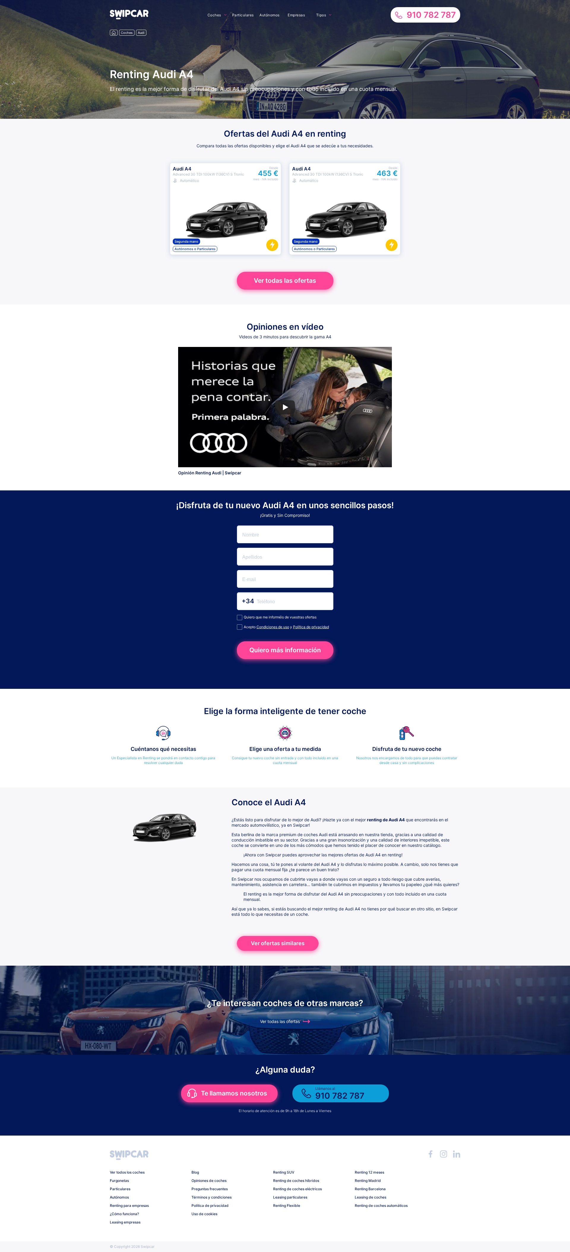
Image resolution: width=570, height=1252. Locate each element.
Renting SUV (283, 1172)
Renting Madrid (368, 1180)
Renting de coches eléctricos (297, 1189)
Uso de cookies (204, 1214)
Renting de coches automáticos (381, 1205)
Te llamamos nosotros (234, 1093)
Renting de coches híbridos (296, 1180)
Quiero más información (285, 650)
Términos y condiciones (211, 1197)
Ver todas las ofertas (285, 280)
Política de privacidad (311, 627)
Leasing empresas (125, 1222)
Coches (214, 15)
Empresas (296, 15)
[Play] (285, 407)
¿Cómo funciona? (124, 1214)
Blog (195, 1172)
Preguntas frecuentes (209, 1189)
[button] (129, 17)
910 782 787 (431, 15)
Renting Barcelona (370, 1189)
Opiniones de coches (209, 1180)
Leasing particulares (290, 1197)
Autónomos (269, 15)
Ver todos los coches (127, 1172)
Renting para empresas (129, 1205)
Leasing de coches (370, 1197)
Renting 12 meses (369, 1172)
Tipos (321, 15)
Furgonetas (119, 1180)
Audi (141, 33)
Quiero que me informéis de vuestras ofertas (280, 617)
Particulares (243, 15)
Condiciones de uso (272, 627)
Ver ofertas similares (278, 943)
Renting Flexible (286, 1205)
